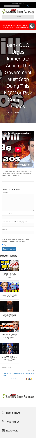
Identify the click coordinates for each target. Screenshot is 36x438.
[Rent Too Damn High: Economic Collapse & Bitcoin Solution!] (9, 306)
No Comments (23, 113)
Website (4, 229)
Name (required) (7, 214)
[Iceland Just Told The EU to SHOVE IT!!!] (9, 287)
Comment (5, 192)
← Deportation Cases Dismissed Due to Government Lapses (18, 374)
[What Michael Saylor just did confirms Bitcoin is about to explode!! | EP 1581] (9, 326)
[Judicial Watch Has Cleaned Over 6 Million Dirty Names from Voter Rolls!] (9, 265)
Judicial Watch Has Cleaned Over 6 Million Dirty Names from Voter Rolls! (9, 275)
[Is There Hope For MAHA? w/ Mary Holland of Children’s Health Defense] (9, 348)
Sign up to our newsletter (11, 245)
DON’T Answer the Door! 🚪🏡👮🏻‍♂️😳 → (22, 379)
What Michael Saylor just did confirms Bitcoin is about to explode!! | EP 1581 (9, 336)
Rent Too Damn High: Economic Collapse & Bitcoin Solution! (9, 315)
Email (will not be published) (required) (14, 221)
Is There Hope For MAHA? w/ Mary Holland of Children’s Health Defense (9, 358)
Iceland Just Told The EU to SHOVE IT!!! (9, 295)
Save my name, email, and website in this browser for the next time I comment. (15, 240)
